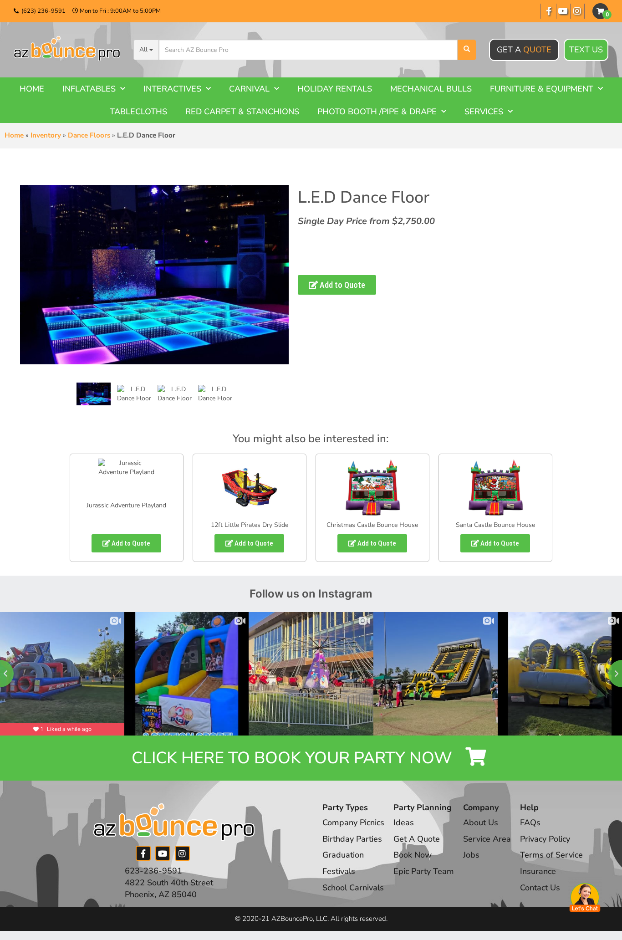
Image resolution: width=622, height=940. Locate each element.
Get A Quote (416, 838)
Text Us (586, 49)
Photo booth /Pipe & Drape (377, 111)
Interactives (172, 88)
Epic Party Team (423, 871)
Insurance (538, 871)
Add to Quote (341, 285)
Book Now (412, 854)
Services (483, 111)
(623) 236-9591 (43, 11)
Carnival (249, 88)
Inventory (46, 135)
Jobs (471, 854)
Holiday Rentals (334, 88)
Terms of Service (551, 854)
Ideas (403, 822)
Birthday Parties (352, 838)
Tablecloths (138, 111)
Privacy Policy (545, 838)
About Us (480, 822)
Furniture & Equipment (541, 88)
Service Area (487, 838)
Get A (524, 49)
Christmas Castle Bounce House (372, 525)
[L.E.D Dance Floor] (93, 394)
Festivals (338, 871)
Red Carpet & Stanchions (242, 111)
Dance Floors (89, 135)
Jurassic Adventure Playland (126, 505)
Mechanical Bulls (431, 88)
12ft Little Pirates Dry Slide (249, 525)
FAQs (530, 822)
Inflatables (89, 88)
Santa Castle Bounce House (495, 525)
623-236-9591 (153, 870)
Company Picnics (353, 822)
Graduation (343, 854)
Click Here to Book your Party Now (294, 758)
